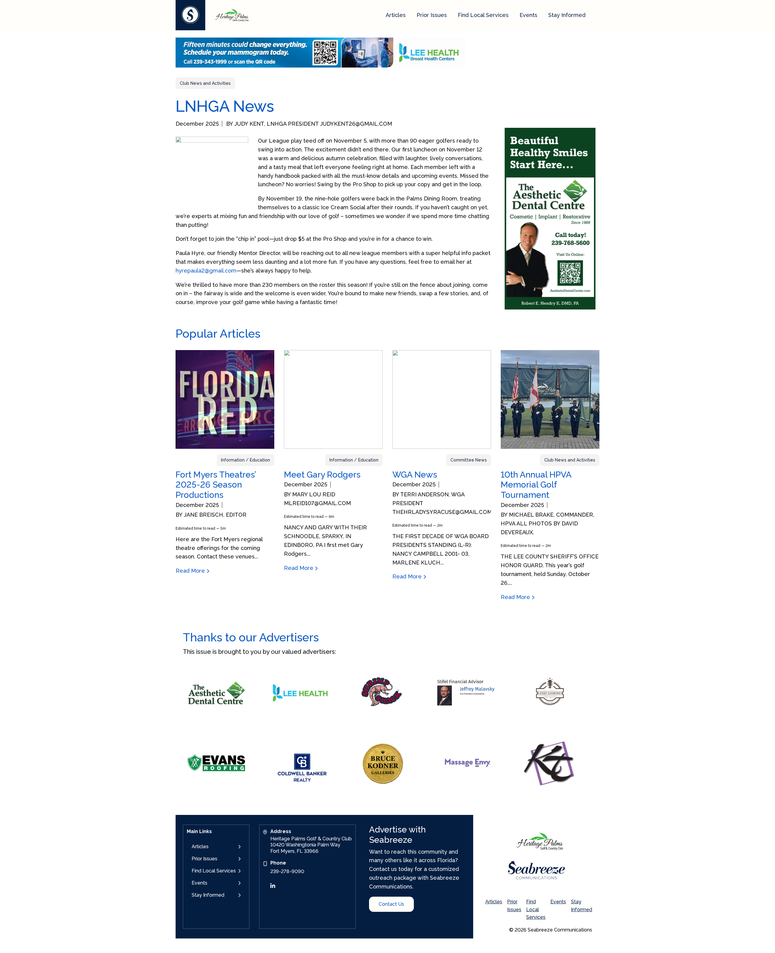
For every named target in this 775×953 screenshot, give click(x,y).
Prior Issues (432, 15)
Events (528, 15)
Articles (396, 15)
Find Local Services (483, 15)
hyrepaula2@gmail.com (206, 270)
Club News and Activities (205, 83)
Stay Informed (566, 15)
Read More (191, 570)
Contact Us (391, 904)
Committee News (468, 460)
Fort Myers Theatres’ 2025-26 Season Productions (216, 485)
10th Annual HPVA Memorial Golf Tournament (536, 485)
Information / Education (245, 460)
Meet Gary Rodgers (322, 475)
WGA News (414, 475)
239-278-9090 (287, 871)
